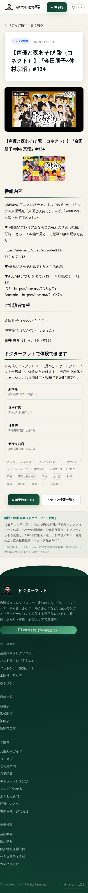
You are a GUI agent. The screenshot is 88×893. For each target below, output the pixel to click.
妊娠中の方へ (9, 804)
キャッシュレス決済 (14, 781)
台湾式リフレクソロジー (17, 653)
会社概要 (6, 834)
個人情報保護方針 (12, 849)
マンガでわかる (11, 789)
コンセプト (8, 759)
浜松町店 (6, 713)
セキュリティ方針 (12, 856)
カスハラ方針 (9, 864)
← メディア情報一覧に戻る (24, 25)
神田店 (4, 721)
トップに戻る (76, 884)
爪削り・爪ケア (11, 676)
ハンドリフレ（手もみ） (17, 661)
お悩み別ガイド (11, 751)
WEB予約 (57, 7)
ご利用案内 (8, 766)
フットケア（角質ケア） (17, 668)
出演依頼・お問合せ (14, 811)
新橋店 (4, 706)
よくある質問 (9, 796)
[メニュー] (37, 7)
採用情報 (6, 841)
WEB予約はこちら (24, 500)
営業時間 (6, 774)
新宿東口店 (8, 728)
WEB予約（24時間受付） (40, 630)
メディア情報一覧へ (61, 499)
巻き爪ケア (8, 683)
